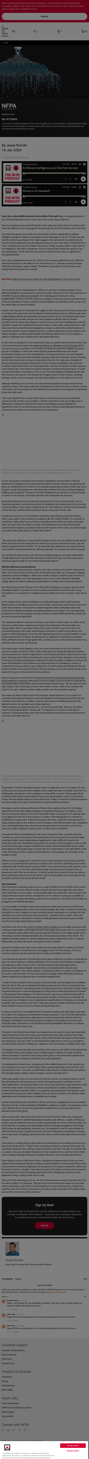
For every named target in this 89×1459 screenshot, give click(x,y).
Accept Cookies (73, 1445)
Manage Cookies (73, 1450)
